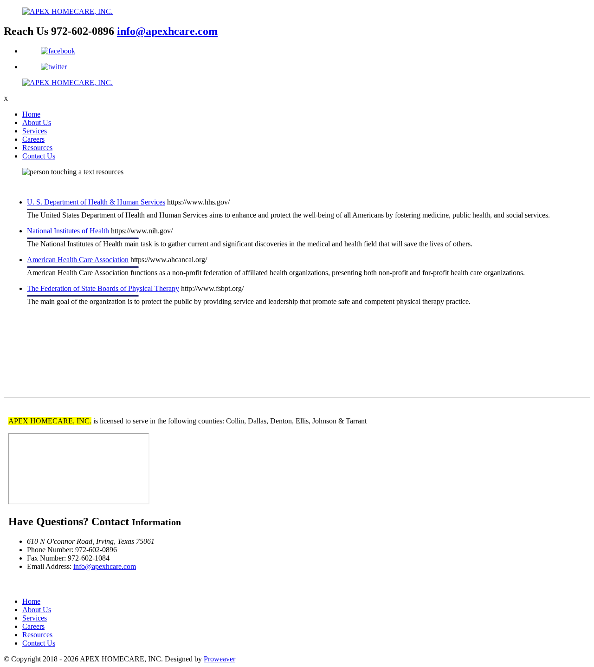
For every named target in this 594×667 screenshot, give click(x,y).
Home (31, 114)
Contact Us (38, 156)
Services (34, 131)
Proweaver (219, 659)
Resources (37, 148)
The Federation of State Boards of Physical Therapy (103, 288)
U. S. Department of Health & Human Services (96, 202)
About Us (36, 122)
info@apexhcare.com (167, 31)
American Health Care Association (78, 260)
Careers (33, 139)
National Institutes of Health (68, 231)
